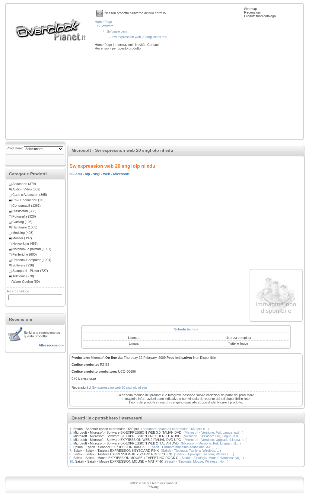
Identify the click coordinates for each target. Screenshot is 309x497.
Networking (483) (25, 243)
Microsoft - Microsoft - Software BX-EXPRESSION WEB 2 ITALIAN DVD (126, 443)
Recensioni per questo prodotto (118, 48)
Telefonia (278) (23, 276)
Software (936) (23, 265)
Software (106, 26)
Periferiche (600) (24, 254)
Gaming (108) (22, 222)
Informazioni (124, 44)
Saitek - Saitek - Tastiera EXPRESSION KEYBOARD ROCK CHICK (122, 454)
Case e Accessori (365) (29, 194)
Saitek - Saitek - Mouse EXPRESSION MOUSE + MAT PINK (119, 461)
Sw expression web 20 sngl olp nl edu (139, 37)
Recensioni (252, 12)
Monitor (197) (22, 238)
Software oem (117, 31)
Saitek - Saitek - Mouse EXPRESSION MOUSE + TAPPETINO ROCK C (125, 458)
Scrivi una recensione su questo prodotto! (42, 334)
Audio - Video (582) (26, 189)
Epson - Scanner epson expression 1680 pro (106, 429)
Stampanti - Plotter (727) (30, 270)
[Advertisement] (154, 95)
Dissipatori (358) (24, 211)
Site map (250, 9)
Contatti (152, 44)
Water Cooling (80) (26, 281)
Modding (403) (22, 232)
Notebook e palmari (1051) (31, 249)
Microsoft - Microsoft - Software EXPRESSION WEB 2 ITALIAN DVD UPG (127, 439)
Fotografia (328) (24, 216)
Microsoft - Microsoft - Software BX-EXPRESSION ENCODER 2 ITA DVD (126, 436)
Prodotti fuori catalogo (260, 16)
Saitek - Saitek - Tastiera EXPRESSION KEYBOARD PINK (116, 450)
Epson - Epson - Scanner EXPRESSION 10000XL (109, 447)
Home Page (103, 22)
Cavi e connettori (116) (29, 200)
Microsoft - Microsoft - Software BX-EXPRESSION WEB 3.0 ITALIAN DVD (127, 432)
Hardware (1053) (24, 227)
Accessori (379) (24, 184)
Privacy (153, 487)
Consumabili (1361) (26, 205)
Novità (140, 44)
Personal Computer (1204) (31, 260)
